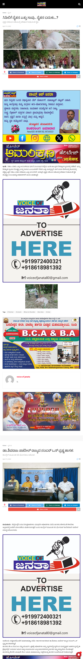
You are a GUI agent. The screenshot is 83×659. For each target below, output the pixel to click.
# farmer (11, 312)
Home (4, 12)
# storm (18, 312)
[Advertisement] (41, 84)
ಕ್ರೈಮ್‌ (9, 12)
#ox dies (41, 312)
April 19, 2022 (7, 26)
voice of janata (23, 377)
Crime (48, 312)
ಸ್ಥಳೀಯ (10, 445)
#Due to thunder (29, 312)
